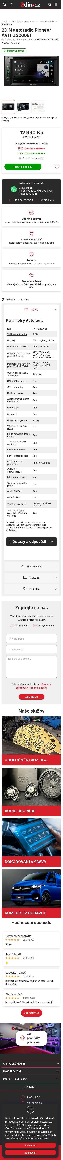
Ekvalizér (12, 461)
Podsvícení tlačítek (17, 346)
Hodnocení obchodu (31, 922)
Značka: (10, 43)
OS (24, 441)
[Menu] (56, 4)
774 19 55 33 (21, 625)
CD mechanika (15, 387)
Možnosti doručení (30, 158)
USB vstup (33, 117)
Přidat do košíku (23, 166)
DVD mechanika (19, 117)
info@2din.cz (47, 200)
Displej (11, 340)
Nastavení (30, 1145)
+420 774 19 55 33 (23, 200)
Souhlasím (30, 1152)
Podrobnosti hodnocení (46, 39)
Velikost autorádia (17, 334)
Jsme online (25, 187)
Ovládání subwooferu (13, 470)
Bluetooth (45, 117)
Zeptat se (31, 696)
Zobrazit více (31, 1012)
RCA (16, 420)
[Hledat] (5, 4)
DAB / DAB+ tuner (16, 381)
